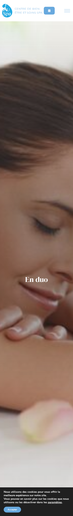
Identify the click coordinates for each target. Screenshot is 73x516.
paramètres (55, 502)
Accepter (12, 509)
